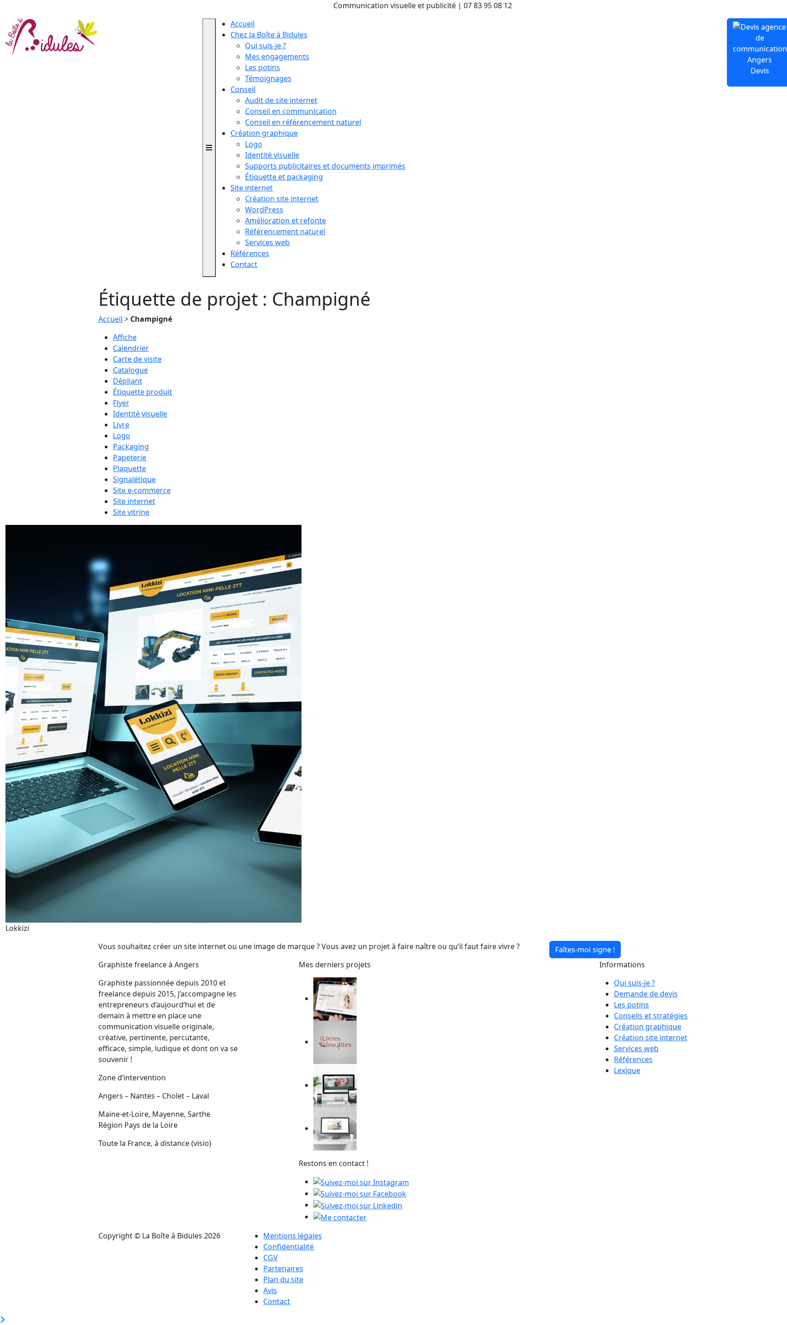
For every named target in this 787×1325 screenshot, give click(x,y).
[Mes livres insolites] (335, 1042)
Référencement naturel (285, 231)
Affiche (125, 337)
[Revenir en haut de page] (2, 1320)
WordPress (264, 210)
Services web (267, 242)
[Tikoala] (335, 1085)
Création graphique (264, 133)
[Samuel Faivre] (335, 1128)
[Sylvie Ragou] (335, 998)
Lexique (627, 1070)
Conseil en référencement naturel (303, 122)
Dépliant (127, 381)
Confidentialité (288, 1247)
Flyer (121, 403)
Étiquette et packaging (284, 177)
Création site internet (281, 199)
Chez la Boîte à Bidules (268, 35)
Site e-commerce (142, 490)
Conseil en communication (291, 111)
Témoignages (268, 78)
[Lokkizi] (153, 723)
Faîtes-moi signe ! (585, 950)
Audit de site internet (281, 100)
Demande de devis (646, 994)
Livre (121, 425)
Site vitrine (131, 512)
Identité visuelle (272, 155)
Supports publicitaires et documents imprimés (325, 166)
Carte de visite (137, 359)
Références (249, 253)
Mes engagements (277, 56)
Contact (243, 264)
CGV (270, 1258)
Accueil (242, 24)
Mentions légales (292, 1236)
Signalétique (134, 479)
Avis (270, 1290)
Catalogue (130, 370)
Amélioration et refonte (285, 221)
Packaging (131, 447)
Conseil (243, 89)
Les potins (262, 67)
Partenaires (283, 1268)
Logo (253, 144)
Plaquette (129, 468)
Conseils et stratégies (651, 1016)
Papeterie (129, 457)
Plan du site (283, 1279)
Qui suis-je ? (265, 46)
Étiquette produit (142, 392)
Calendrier (131, 348)
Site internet (251, 188)
